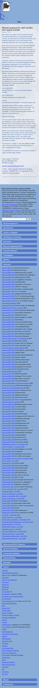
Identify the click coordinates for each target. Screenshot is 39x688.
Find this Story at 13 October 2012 (13, 166)
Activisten (5, 570)
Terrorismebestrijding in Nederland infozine (15, 383)
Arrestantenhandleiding (9, 303)
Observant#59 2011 (8, 341)
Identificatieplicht (7, 632)
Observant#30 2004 (8, 423)
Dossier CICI (6, 608)
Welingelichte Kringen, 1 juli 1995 (12, 527)
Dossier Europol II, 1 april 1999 (12, 517)
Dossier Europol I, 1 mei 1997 (11, 524)
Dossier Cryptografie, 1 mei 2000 (12, 494)
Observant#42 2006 (8, 392)
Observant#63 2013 (8, 329)
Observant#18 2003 (8, 456)
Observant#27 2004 (8, 430)
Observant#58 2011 (8, 343)
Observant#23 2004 (8, 439)
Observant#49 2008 (8, 367)
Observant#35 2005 (8, 411)
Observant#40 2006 (8, 397)
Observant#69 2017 (8, 315)
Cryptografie (6, 594)
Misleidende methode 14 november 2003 (15, 444)
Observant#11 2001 (8, 477)
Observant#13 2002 (8, 472)
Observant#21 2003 (8, 449)
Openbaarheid (8, 228)
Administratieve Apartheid (10, 573)
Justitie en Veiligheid (10, 232)
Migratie (4, 636)
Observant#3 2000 (8, 508)
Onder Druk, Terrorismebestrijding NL (14, 388)
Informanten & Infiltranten (10, 634)
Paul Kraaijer (6, 655)
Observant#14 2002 (8, 470)
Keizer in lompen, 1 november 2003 (13, 447)
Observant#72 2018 (8, 305)
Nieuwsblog (7, 241)
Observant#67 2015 (8, 319)
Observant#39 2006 (8, 399)
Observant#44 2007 (8, 381)
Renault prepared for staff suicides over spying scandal (17, 29)
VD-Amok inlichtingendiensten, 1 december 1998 (17, 522)
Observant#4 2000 (8, 505)
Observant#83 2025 (8, 277)
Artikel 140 (5, 584)
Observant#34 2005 (8, 414)
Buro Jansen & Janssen (9, 204)
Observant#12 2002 (8, 475)
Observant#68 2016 (8, 317)
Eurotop (4, 622)
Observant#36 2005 (8, 409)
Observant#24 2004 (8, 437)
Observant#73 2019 (8, 301)
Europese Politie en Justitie (10, 615)
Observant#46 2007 (8, 376)
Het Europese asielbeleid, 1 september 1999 (16, 519)
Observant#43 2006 (8, 390)
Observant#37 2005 (8, 407)
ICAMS (4, 629)
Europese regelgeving (9, 617)
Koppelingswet (6, 624)
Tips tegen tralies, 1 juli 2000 (11, 491)
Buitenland (5, 587)
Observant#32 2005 (8, 418)
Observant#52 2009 (8, 359)
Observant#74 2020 (8, 298)
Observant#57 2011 (8, 345)
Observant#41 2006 (8, 395)
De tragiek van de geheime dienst (12, 596)
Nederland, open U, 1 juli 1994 (11, 529)
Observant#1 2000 (8, 512)
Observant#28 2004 (8, 428)
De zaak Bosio (6, 599)
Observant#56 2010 (8, 350)
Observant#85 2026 (8, 272)
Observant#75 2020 (8, 296)
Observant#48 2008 (8, 369)
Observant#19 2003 (8, 454)
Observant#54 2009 (8, 355)
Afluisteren (5, 577)
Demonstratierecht (8, 601)
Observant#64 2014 (8, 326)
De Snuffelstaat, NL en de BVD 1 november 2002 (17, 458)
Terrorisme (5, 672)
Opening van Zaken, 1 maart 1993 (13, 534)
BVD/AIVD (5, 589)
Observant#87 (6, 268)
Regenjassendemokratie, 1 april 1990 (14, 538)
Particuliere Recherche (9, 653)
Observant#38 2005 (8, 404)
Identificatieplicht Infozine (10, 371)
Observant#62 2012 (8, 331)
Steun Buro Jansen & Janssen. (12, 210)
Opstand (4, 646)
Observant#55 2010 (8, 352)
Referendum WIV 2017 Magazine (14, 544)
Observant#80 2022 (8, 284)
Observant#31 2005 (8, 421)
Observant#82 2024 (8, 279)
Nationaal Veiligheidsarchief (12, 246)
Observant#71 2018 (8, 310)
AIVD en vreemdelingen (9, 580)
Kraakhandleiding (9, 558)
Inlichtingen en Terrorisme (12, 237)
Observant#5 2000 (8, 503)
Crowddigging (8, 255)
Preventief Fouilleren (8, 662)
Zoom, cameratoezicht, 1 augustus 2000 (15, 489)
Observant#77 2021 (8, 291)
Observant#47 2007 (8, 374)
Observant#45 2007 (8, 378)
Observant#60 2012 (8, 336)
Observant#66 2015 (8, 322)
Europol (4, 620)
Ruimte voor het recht (9, 385)
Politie (4, 660)
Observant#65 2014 (8, 324)
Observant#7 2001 (8, 487)
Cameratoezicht (7, 591)
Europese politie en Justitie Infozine (13, 348)
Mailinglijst (7, 562)
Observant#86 (6, 270)
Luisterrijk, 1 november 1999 (11, 515)
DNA (3, 606)
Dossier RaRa (6, 610)
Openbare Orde (7, 641)
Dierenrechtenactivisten (9, 603)
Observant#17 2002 (8, 463)
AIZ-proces (5, 582)
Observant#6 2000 (8, 501)
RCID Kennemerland (8, 664)
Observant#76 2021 (8, 294)
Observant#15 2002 (8, 468)
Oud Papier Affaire (8, 648)
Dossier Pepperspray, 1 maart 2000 (13, 498)
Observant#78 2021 (8, 289)
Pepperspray (6, 657)
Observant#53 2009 (8, 357)
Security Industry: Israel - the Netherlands (15, 338)
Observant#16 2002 (8, 465)
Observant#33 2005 (8, 416)
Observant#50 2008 (8, 364)
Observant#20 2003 (8, 451)
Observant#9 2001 (8, 482)
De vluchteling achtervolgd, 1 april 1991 (14, 536)
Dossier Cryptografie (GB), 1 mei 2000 (14, 496)
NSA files (6, 260)
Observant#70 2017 (8, 312)
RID (3, 669)
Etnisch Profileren (7, 613)
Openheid (5, 643)
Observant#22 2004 (8, 442)
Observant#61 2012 (8, 334)
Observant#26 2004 (8, 432)
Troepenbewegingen (10, 250)
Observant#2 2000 (8, 510)
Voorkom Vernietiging (10, 549)
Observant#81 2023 (8, 282)
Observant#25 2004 (8, 435)
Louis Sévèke (6, 627)
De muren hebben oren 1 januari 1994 (14, 531)
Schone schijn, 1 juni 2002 (10, 461)
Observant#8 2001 (8, 484)
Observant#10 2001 (8, 479)
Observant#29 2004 (8, 425)
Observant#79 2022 (8, 286)
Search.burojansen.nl (10, 223)
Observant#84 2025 (8, 275)
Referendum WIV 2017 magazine (12, 308)
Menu (19, 22)
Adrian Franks (6, 575)
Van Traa (5, 674)
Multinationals (6, 639)
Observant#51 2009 (8, 362)
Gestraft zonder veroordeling (11, 402)
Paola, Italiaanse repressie (10, 650)
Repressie (5, 667)
